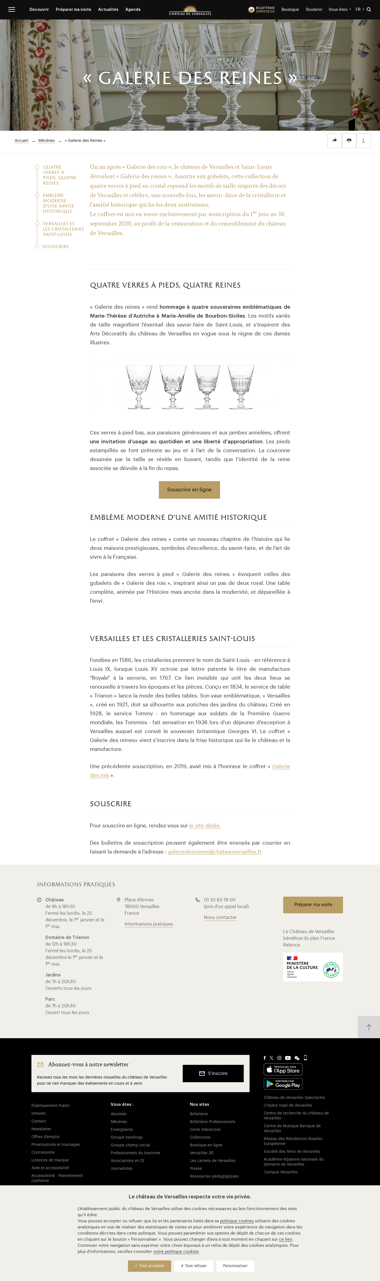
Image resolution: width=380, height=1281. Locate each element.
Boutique (290, 10)
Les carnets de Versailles (212, 1161)
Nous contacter (220, 917)
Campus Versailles (281, 1172)
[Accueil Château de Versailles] (190, 9)
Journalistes (121, 1169)
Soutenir (314, 10)
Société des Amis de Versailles (292, 1152)
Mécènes (46, 141)
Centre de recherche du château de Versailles (296, 1115)
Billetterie (199, 1114)
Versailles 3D (202, 1153)
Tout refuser (195, 1266)
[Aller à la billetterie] (261, 10)
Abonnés (119, 1114)
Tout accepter (151, 1266)
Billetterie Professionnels (212, 1122)
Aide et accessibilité (50, 1168)
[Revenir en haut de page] (369, 1027)
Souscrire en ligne (189, 489)
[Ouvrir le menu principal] (11, 9)
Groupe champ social (130, 1145)
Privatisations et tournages (55, 1145)
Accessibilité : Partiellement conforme (57, 1178)
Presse (196, 1169)
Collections (200, 1137)
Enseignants (122, 1130)
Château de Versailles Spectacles (294, 1098)
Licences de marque (50, 1160)
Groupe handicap (127, 1137)
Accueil (21, 141)
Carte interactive (205, 1130)
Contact (38, 1121)
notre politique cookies (176, 1252)
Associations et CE (128, 1161)
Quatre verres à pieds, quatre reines (60, 175)
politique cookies (237, 1221)
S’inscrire (218, 1073)
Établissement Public (50, 1106)
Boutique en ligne (206, 1145)
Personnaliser (235, 1266)
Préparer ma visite (73, 10)
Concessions (43, 1152)
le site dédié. (205, 825)
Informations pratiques (149, 924)
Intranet (38, 1114)
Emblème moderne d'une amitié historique (58, 204)
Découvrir (39, 10)
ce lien (285, 1239)
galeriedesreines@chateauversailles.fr (214, 851)
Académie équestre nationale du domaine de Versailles (294, 1162)
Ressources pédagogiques (214, 1176)
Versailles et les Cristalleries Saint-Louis (61, 230)
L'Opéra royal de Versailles (288, 1105)
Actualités (108, 10)
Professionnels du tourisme (135, 1153)
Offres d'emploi (45, 1137)
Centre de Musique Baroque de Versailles (292, 1128)
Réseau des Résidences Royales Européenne (293, 1141)
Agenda (132, 10)
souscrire (56, 247)
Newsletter (41, 1129)
